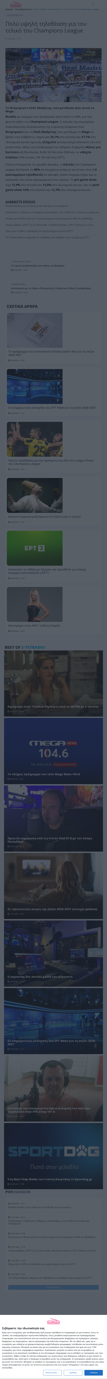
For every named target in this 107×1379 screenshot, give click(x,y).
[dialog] (53, 1347)
